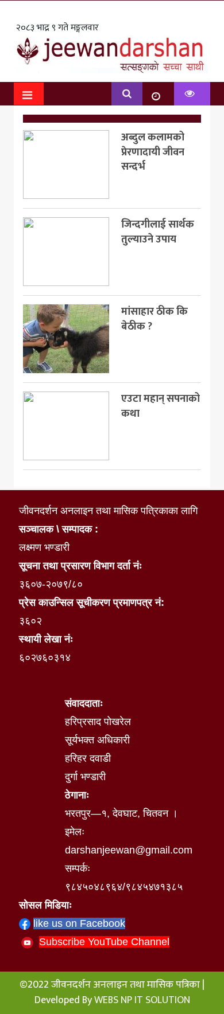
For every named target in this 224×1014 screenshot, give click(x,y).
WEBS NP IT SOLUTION (142, 1000)
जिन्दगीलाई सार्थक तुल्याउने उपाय (157, 232)
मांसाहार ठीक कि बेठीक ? (154, 319)
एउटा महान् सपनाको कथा (160, 406)
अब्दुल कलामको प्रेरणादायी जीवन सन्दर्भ (152, 152)
